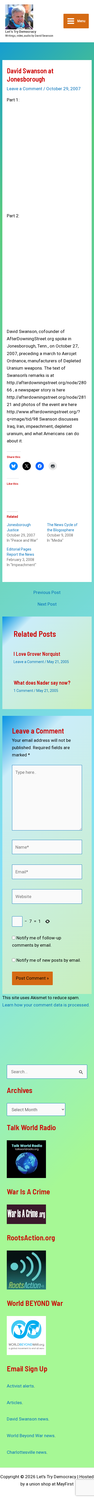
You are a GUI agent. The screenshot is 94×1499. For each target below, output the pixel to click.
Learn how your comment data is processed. (46, 1004)
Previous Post (47, 592)
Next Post (47, 604)
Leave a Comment (24, 88)
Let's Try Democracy (20, 31)
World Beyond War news (31, 1435)
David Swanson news (27, 1419)
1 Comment (23, 691)
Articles (14, 1402)
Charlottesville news (26, 1452)
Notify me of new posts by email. (48, 960)
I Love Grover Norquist (37, 654)
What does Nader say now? (42, 682)
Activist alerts (20, 1386)
